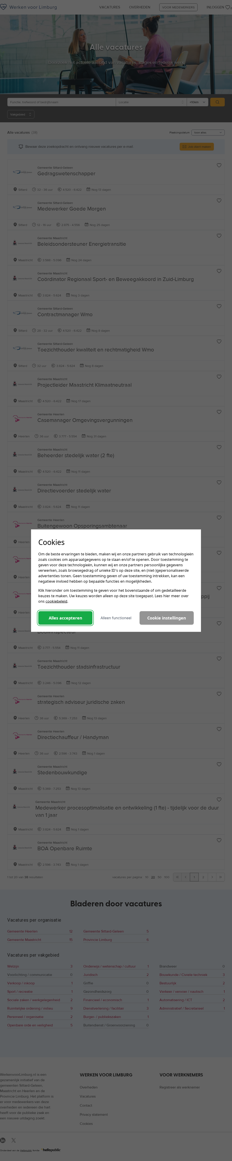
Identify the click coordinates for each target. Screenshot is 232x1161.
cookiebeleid (56, 601)
